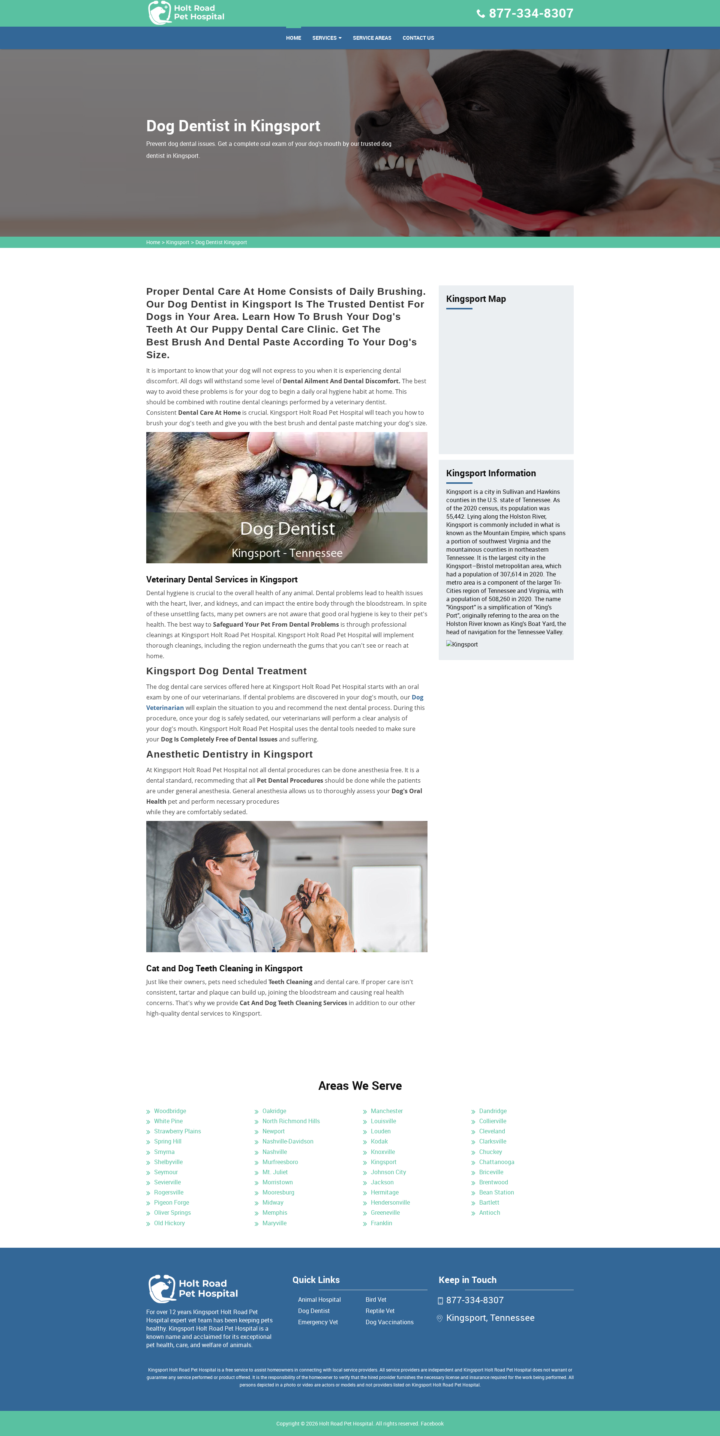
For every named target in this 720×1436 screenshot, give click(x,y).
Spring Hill (168, 1141)
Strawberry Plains (177, 1131)
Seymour (166, 1172)
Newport (273, 1131)
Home (293, 37)
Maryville (274, 1223)
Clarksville (492, 1141)
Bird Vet (376, 1299)
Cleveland (492, 1131)
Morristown (277, 1182)
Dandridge (493, 1111)
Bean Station (496, 1192)
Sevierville (167, 1182)
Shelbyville (168, 1162)
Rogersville (168, 1192)
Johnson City (388, 1172)
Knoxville (383, 1152)
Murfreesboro (280, 1162)
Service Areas (372, 37)
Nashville (274, 1152)
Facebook (432, 1423)
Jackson (382, 1182)
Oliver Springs (172, 1212)
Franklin (381, 1223)
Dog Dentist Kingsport (221, 242)
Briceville (491, 1172)
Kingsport (177, 242)
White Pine (168, 1121)
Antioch (489, 1212)
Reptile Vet (380, 1311)
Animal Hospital (319, 1299)
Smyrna (164, 1152)
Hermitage (385, 1192)
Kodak (379, 1141)
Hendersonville (390, 1202)
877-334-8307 (531, 12)
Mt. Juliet (275, 1172)
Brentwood (493, 1182)
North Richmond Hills (291, 1121)
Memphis (274, 1212)
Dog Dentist (314, 1311)
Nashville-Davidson (288, 1141)
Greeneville (385, 1212)
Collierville (492, 1121)
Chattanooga (496, 1162)
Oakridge (274, 1111)
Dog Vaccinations (390, 1322)
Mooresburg (278, 1192)
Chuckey (490, 1152)
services (324, 37)
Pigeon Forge (171, 1202)
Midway (273, 1202)
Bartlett (489, 1202)
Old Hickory (169, 1223)
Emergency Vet (318, 1322)
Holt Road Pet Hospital (346, 1423)
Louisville (383, 1121)
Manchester (387, 1111)
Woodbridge (170, 1111)
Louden (381, 1131)
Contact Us (418, 37)
